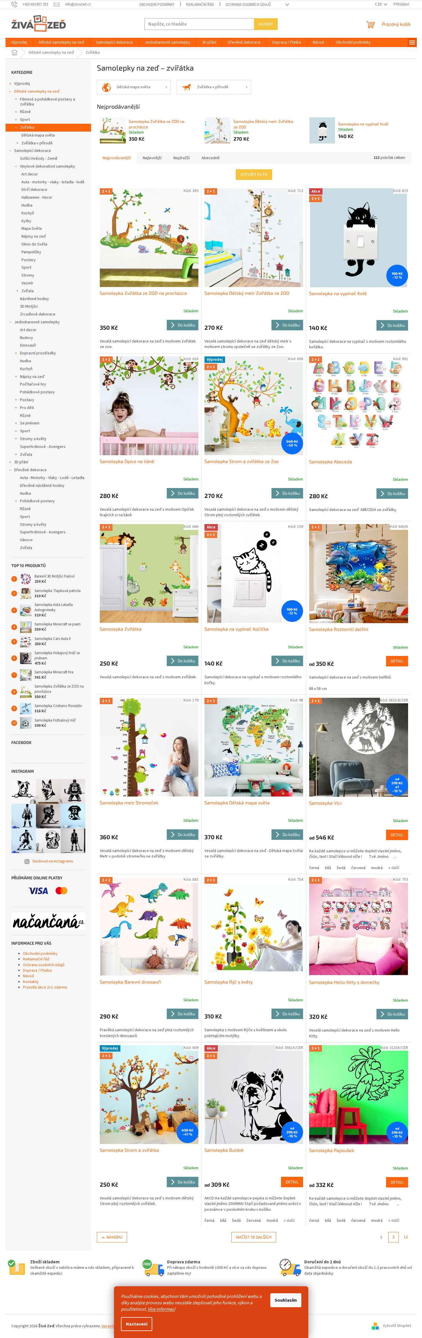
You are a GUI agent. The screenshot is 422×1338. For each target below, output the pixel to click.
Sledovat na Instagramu (52, 861)
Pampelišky (31, 252)
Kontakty (31, 982)
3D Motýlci (29, 306)
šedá (341, 868)
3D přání (21, 462)
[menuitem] (19, 42)
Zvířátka (27, 127)
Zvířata (27, 291)
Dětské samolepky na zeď (36, 91)
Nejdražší (181, 158)
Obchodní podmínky (157, 4)
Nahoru (114, 1237)
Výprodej (22, 84)
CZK (379, 4)
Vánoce (26, 540)
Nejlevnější (152, 158)
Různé (25, 112)
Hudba (26, 205)
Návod (28, 976)
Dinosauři (28, 345)
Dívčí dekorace (34, 190)
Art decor (29, 174)
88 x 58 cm (318, 689)
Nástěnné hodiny (34, 299)
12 (406, 1237)
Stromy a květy (33, 439)
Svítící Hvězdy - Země (38, 159)
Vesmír (27, 283)
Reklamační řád (200, 4)
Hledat (266, 23)
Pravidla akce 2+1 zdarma (45, 987)
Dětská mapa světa (38, 135)
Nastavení (136, 1324)
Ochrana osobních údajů (248, 4)
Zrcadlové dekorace (37, 314)
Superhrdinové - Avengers (43, 447)
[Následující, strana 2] (393, 1237)
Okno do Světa (34, 244)
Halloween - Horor (36, 197)
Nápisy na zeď (33, 236)
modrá (377, 868)
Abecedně (211, 158)
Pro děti (27, 408)
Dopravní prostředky (38, 353)
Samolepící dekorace (32, 151)
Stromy (27, 275)
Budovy (26, 338)
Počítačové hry (33, 384)
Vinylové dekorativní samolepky (47, 166)
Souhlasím (286, 1300)
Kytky (26, 221)
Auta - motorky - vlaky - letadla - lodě (52, 182)
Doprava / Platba (37, 970)
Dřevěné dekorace (30, 470)
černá (314, 868)
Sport (25, 120)
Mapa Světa (31, 229)
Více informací (161, 1309)
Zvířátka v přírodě (36, 143)
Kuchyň (27, 213)
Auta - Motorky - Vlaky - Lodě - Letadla (52, 478)
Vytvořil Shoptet (397, 1326)
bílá (328, 868)
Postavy (28, 260)
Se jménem (29, 423)
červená (358, 868)
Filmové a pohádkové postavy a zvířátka (47, 101)
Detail (397, 661)
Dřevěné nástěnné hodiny (42, 486)
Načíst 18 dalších (253, 1237)
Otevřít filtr (253, 174)
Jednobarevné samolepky (37, 322)
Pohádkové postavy (37, 392)
